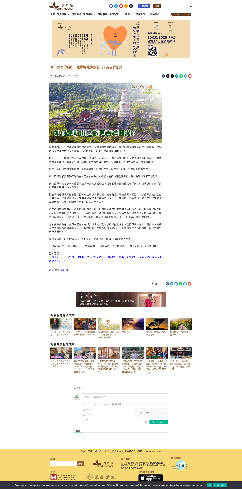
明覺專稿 (61, 14)
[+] (119, 404)
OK (209, 485)
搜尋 (80, 463)
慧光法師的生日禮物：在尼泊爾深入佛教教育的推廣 (60, 363)
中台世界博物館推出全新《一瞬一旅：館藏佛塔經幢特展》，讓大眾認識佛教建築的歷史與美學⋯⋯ (108, 366)
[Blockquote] (106, 404)
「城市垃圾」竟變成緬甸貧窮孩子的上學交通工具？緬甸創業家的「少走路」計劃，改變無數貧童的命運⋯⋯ (132, 366)
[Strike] (95, 404)
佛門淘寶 (113, 14)
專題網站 (87, 14)
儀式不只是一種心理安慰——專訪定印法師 (60, 333)
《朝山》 (64, 270)
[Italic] (88, 404)
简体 (157, 6)
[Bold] (84, 404)
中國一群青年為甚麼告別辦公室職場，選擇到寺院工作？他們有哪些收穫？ (180, 365)
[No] (239, 485)
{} (116, 404)
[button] (163, 76)
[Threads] (131, 6)
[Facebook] (111, 6)
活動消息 (102, 14)
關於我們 (154, 14)
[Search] (191, 6)
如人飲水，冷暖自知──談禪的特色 (180, 333)
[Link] (113, 404)
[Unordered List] (102, 404)
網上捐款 (99, 451)
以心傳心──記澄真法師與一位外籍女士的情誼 (84, 333)
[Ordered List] (98, 404)
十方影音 (125, 14)
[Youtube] (121, 6)
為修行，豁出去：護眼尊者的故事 (156, 333)
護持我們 (140, 14)
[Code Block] (109, 404)
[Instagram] (126, 6)
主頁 (52, 14)
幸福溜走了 (127, 331)
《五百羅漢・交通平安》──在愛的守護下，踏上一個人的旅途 (108, 334)
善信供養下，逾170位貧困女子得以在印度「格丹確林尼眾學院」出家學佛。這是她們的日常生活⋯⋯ (156, 366)
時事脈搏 (76, 14)
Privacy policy (219, 485)
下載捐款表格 (114, 451)
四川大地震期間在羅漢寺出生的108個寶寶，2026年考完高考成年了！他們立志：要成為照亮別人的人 (84, 366)
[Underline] (91, 404)
